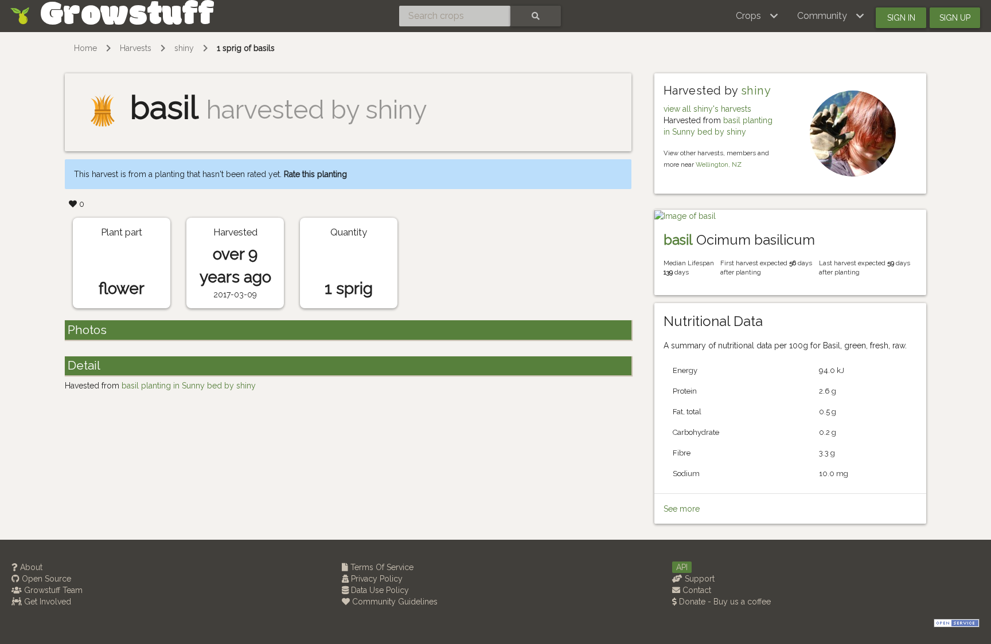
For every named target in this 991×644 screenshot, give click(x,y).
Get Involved (46, 601)
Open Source (45, 578)
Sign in (901, 17)
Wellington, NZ (719, 164)
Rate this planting (315, 174)
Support (698, 578)
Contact (695, 590)
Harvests (135, 48)
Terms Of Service (380, 567)
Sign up (954, 17)
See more (682, 508)
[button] (757, 16)
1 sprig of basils (246, 48)
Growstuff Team (52, 590)
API (682, 567)
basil (678, 239)
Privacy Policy (376, 578)
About (30, 567)
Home (85, 48)
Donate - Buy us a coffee (724, 601)
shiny (184, 48)
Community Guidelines (394, 601)
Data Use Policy (379, 590)
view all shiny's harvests (707, 108)
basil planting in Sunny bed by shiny (189, 385)
